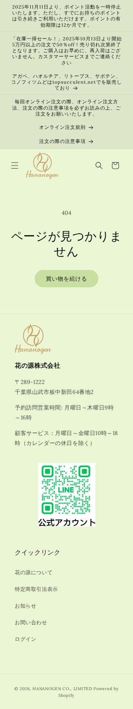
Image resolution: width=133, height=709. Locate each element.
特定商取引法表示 (36, 589)
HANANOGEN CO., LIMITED (62, 688)
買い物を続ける (66, 278)
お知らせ (25, 605)
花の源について (33, 572)
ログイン (25, 639)
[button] (15, 165)
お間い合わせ (31, 622)
